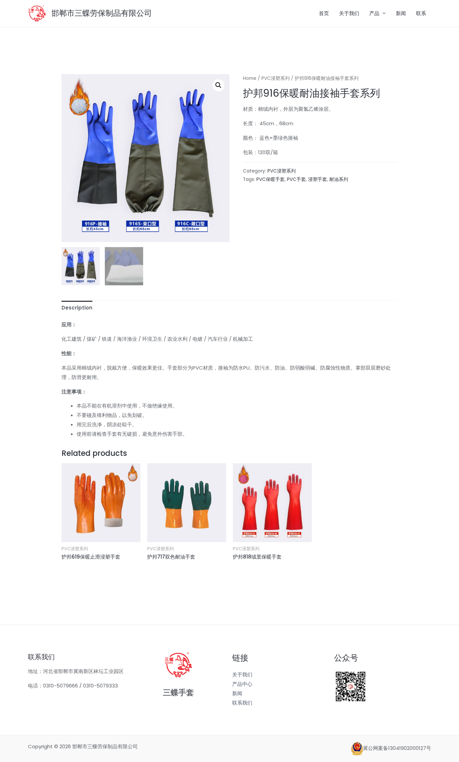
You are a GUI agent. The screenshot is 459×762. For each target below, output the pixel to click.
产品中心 (242, 683)
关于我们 (349, 13)
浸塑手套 (317, 179)
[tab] (76, 308)
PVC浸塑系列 (275, 78)
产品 (374, 13)
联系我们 (242, 702)
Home (249, 78)
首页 (324, 13)
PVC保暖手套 (270, 179)
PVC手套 (296, 179)
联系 (421, 13)
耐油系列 (338, 179)
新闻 (401, 13)
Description (76, 307)
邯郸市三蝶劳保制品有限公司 (101, 13)
